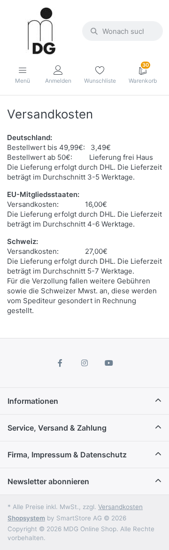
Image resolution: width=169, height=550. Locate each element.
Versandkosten (120, 507)
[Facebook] (60, 363)
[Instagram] (84, 363)
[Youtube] (109, 363)
